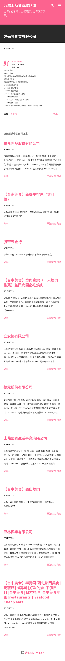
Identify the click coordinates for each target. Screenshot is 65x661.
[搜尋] (52, 5)
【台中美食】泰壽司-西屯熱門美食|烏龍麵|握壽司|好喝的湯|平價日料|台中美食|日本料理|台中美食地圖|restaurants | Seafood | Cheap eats (32, 592)
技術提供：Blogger (34, 652)
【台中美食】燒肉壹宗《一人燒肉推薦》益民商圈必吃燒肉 (31, 282)
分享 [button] (55, 114)
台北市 (14, 114)
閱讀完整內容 (54, 176)
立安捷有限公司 (16, 335)
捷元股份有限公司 (18, 386)
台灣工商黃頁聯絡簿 (20, 5)
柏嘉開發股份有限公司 (22, 143)
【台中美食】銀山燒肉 (22, 489)
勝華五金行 (13, 241)
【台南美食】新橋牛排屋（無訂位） (29, 197)
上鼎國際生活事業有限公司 (25, 438)
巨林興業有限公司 (18, 531)
